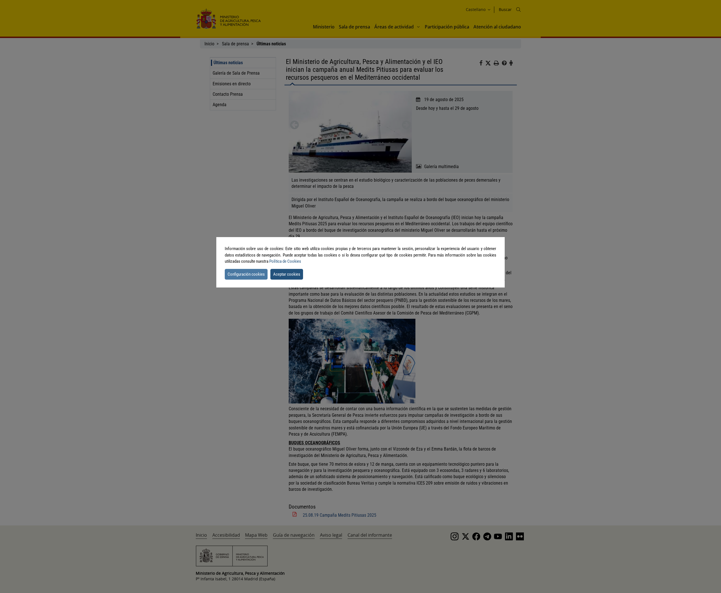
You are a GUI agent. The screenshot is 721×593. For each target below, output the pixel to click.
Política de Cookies (285, 261)
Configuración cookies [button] (246, 274)
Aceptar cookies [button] (286, 274)
